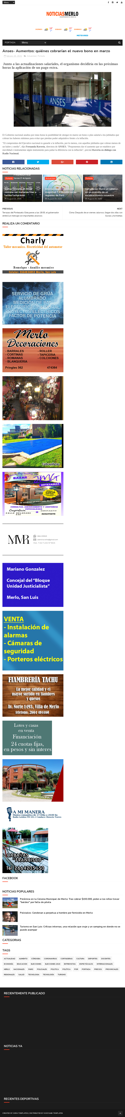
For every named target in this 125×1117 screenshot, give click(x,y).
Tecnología (48, 975)
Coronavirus (50, 959)
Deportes (92, 959)
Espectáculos (86, 964)
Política (66, 969)
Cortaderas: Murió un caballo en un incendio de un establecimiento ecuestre (101, 192)
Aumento (23, 959)
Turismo (62, 975)
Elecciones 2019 (52, 964)
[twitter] (117, 2)
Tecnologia (33, 975)
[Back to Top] (120, 1113)
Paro (30, 969)
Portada (10, 42)
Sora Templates (20, 1113)
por (76, 969)
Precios (98, 969)
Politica (55, 969)
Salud (21, 975)
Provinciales (112, 969)
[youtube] (121, 2)
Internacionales (105, 964)
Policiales (42, 969)
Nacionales (19, 969)
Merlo (7, 969)
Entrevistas (70, 964)
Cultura (80, 959)
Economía (8, 964)
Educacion (22, 964)
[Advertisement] (62, 1020)
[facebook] (108, 2)
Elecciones (36, 964)
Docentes (106, 959)
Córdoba (35, 959)
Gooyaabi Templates (53, 1113)
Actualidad (31, 56)
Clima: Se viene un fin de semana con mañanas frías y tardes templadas (20, 192)
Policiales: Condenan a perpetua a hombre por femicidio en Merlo (56, 912)
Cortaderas (67, 959)
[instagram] (112, 2)
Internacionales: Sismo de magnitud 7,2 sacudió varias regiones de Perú (61, 192)
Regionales (9, 975)
